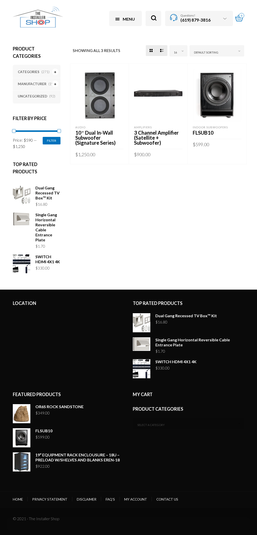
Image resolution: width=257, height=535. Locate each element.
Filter (51, 140)
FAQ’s (110, 499)
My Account (135, 499)
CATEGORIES (28, 72)
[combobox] (178, 51)
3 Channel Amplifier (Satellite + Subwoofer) (156, 138)
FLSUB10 (203, 133)
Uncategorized (32, 96)
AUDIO (80, 127)
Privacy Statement (50, 499)
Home (18, 499)
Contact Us (167, 499)
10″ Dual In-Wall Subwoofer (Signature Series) (95, 138)
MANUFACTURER (32, 84)
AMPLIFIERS (143, 127)
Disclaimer (86, 499)
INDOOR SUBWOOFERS (210, 127)
